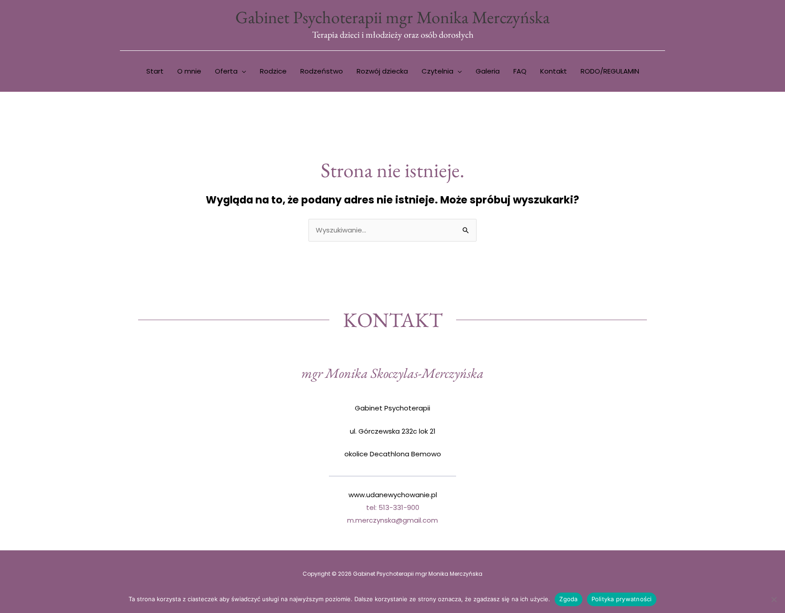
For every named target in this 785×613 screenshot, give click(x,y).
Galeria (488, 71)
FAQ (520, 71)
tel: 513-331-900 (392, 507)
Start (155, 71)
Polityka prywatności (621, 599)
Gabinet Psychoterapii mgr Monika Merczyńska (392, 17)
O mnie (189, 71)
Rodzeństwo (321, 71)
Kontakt (553, 71)
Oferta (226, 71)
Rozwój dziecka (382, 71)
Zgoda (568, 599)
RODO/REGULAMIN (610, 71)
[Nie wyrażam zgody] (773, 599)
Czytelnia (437, 71)
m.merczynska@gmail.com (392, 520)
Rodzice (273, 71)
